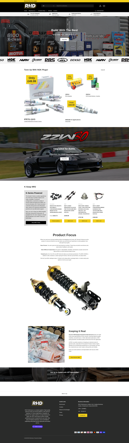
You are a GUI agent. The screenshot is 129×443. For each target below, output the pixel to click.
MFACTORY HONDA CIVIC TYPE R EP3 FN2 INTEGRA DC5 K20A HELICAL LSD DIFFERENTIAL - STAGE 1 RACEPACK (84, 209)
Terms (60, 412)
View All (103, 69)
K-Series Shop (41, 10)
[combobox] (67, 5)
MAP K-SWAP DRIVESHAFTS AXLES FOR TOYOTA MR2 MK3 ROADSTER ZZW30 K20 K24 (70, 209)
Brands (50, 10)
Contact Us (82, 415)
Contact (55, 10)
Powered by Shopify (38, 438)
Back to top (64, 393)
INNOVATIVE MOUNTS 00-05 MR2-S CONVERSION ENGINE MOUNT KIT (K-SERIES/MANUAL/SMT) (56, 209)
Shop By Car (32, 10)
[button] (104, 5)
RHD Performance (30, 438)
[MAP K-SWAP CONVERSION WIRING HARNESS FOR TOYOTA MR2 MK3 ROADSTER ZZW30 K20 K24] (99, 196)
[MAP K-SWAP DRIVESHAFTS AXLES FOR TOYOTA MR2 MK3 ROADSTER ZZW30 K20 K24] (70, 196)
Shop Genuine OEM (75, 357)
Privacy (61, 415)
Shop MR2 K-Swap (36, 222)
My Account (62, 404)
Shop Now (64, 39)
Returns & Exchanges (64, 409)
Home (25, 10)
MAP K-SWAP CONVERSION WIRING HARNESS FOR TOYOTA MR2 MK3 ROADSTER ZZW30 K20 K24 (98, 209)
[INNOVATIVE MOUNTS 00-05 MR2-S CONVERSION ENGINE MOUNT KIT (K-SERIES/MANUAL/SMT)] (56, 196)
